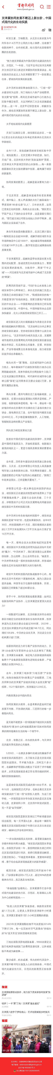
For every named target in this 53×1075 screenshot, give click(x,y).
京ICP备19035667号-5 (26, 1067)
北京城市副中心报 (9, 27)
